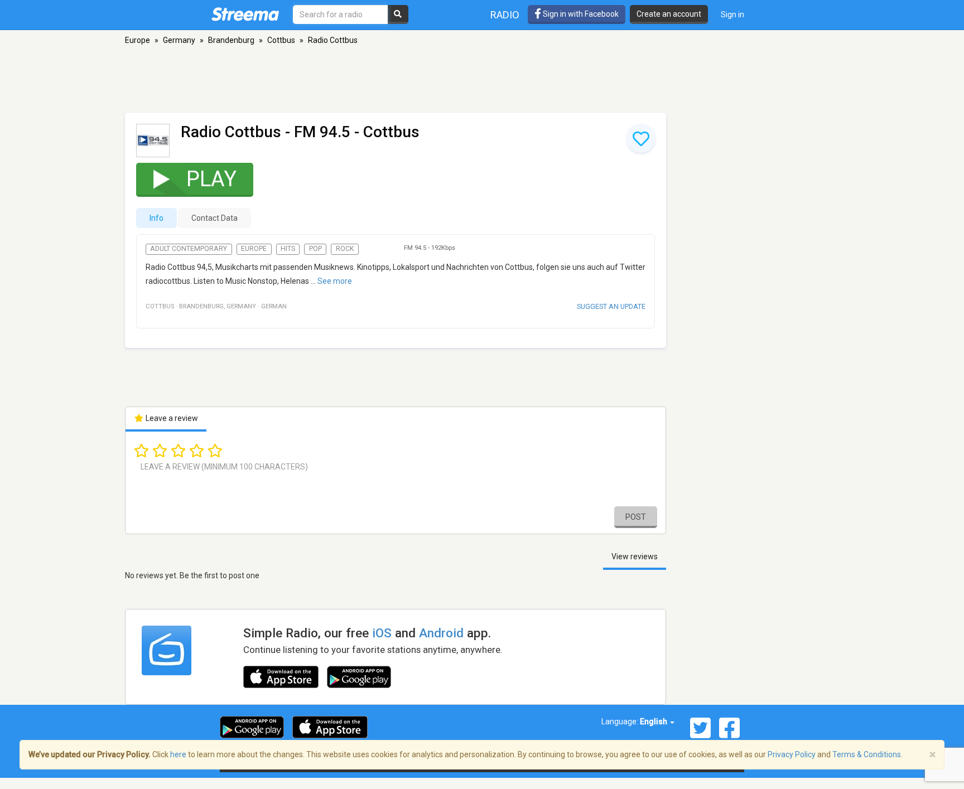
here (178, 754)
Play (211, 179)
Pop (315, 249)
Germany (179, 40)
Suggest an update (611, 306)
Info (156, 218)
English (654, 721)
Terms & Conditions (866, 754)
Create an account (669, 13)
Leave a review (171, 418)
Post (635, 517)
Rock (345, 249)
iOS (382, 633)
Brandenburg (231, 40)
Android (441, 633)
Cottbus (281, 40)
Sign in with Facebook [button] (580, 13)
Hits (288, 249)
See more (334, 281)
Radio (504, 15)
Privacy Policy (792, 754)
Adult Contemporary (188, 249)
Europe (137, 40)
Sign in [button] (732, 14)
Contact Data (214, 218)
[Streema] (245, 14)
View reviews (634, 556)
